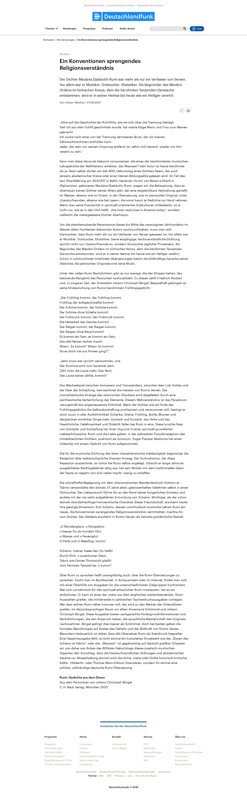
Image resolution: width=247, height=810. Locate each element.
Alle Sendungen (65, 39)
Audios (84, 748)
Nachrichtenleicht (55, 756)
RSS (146, 760)
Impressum (164, 771)
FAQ (146, 744)
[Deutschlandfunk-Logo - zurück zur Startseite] (123, 16)
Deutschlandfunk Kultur (120, 5)
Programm (89, 28)
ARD (101, 775)
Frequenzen (86, 764)
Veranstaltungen (153, 752)
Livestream (86, 744)
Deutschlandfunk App (92, 756)
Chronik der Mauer (146, 775)
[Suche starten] (184, 28)
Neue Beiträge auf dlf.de (58, 760)
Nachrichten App (89, 760)
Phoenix (119, 775)
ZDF (109, 775)
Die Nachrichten (54, 752)
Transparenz (182, 756)
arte (130, 775)
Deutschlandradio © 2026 (123, 787)
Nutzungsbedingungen (142, 771)
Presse (178, 748)
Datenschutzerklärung (112, 771)
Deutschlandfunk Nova (150, 5)
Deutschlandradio (94, 5)
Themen (50, 28)
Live (199, 29)
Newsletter (150, 748)
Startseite (48, 39)
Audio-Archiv (127, 28)
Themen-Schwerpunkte (58, 764)
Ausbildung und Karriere (188, 752)
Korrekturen (181, 760)
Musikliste (149, 756)
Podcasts (107, 28)
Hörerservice (119, 744)
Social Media (119, 748)
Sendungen (69, 28)
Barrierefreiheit (183, 764)
